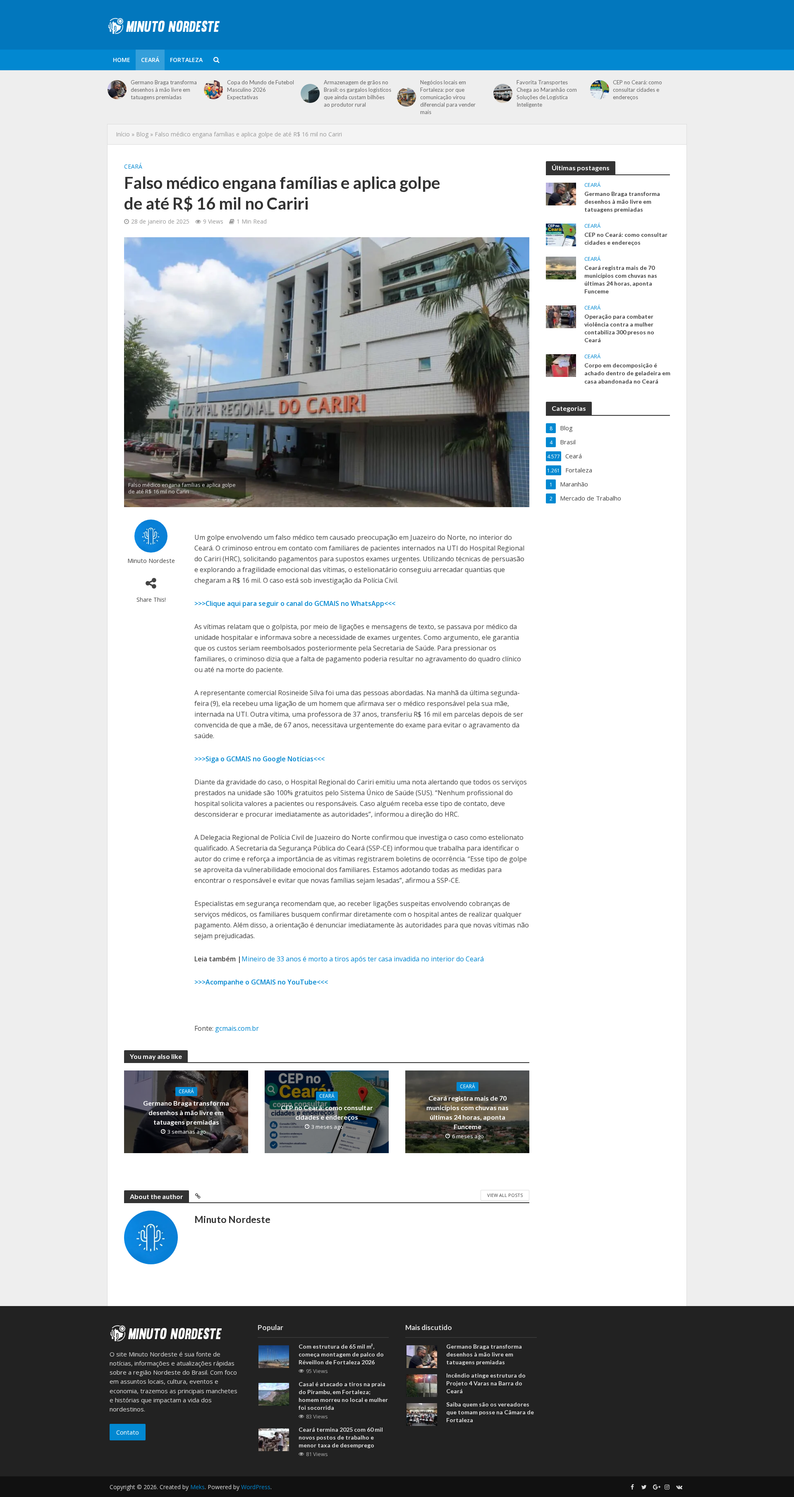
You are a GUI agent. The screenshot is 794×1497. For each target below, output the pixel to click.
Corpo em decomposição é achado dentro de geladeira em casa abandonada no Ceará (627, 373)
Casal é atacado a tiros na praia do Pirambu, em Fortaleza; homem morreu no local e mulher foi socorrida (343, 1395)
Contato (127, 1432)
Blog (142, 134)
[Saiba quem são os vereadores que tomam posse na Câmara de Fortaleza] (422, 1413)
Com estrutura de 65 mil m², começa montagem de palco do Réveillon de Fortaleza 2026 (341, 1354)
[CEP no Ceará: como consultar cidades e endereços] (599, 89)
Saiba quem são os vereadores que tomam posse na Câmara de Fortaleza (490, 1412)
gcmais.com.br (237, 1028)
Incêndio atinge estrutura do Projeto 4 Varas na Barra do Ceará (486, 1383)
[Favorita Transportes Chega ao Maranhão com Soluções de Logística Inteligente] (502, 93)
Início (123, 134)
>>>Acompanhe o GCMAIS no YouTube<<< (261, 982)
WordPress (255, 1487)
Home (121, 60)
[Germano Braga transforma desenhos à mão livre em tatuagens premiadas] (117, 89)
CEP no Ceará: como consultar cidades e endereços (637, 89)
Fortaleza (186, 60)
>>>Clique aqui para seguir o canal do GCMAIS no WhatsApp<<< (294, 603)
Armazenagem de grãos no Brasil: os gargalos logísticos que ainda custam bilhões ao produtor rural (357, 93)
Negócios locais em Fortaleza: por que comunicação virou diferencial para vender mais (448, 97)
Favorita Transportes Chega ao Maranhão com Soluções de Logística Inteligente (547, 93)
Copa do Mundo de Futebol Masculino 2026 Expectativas (260, 89)
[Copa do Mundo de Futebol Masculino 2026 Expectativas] (213, 89)
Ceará (150, 60)
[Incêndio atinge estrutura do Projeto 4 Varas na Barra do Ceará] (422, 1384)
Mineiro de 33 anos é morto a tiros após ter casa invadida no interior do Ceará (363, 958)
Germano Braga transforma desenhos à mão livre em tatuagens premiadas (164, 89)
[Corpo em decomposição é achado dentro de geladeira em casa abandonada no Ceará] (561, 365)
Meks (197, 1487)
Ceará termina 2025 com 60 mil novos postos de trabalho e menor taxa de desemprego (341, 1437)
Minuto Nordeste (151, 561)
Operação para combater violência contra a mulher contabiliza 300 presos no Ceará (619, 328)
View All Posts (505, 1195)
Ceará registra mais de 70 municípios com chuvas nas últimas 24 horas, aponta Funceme (467, 1112)
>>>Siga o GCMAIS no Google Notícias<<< (259, 758)
